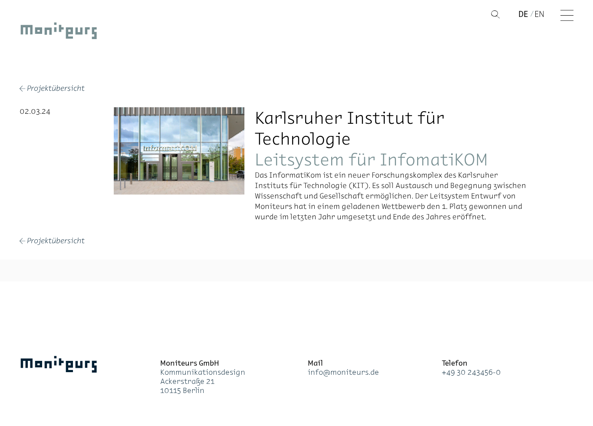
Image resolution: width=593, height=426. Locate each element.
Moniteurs (59, 33)
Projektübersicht (52, 89)
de (523, 14)
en (539, 14)
